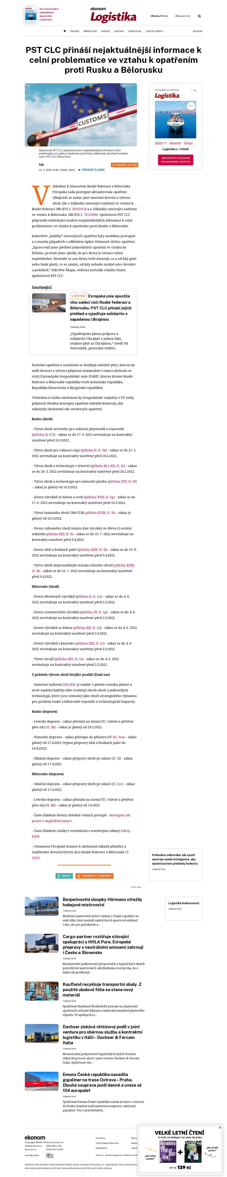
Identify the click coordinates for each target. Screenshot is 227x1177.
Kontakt (119, 31)
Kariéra (135, 1138)
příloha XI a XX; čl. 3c (108, 466)
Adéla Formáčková (133, 1155)
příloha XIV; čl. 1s (69, 659)
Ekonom (197, 31)
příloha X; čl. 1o (89, 596)
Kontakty (100, 1138)
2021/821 (69, 684)
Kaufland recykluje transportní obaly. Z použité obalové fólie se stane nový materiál (102, 989)
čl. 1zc (117, 784)
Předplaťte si (159, 16)
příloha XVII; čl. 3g (99, 497)
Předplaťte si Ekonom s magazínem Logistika (175, 160)
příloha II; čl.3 (43, 434)
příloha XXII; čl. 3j (92, 549)
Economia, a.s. (56, 1142)
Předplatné (90, 31)
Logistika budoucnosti (183, 903)
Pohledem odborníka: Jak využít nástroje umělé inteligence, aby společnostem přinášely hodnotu (175, 859)
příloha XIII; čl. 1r (89, 643)
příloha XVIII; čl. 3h (100, 512)
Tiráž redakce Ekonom (107, 1143)
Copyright (30, 1142)
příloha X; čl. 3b (94, 450)
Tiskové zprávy (154, 31)
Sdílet (66, 875)
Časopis (74, 31)
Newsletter (137, 1143)
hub (41, 164)
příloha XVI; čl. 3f (122, 481)
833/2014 (79, 209)
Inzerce (105, 31)
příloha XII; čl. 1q (87, 628)
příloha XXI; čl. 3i (59, 534)
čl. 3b (50, 727)
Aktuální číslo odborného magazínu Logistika (49, 14)
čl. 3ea (118, 737)
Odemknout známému (96, 875)
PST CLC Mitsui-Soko (58, 156)
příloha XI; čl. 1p (93, 612)
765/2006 (90, 214)
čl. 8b (50, 805)
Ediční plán (134, 31)
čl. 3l (116, 758)
